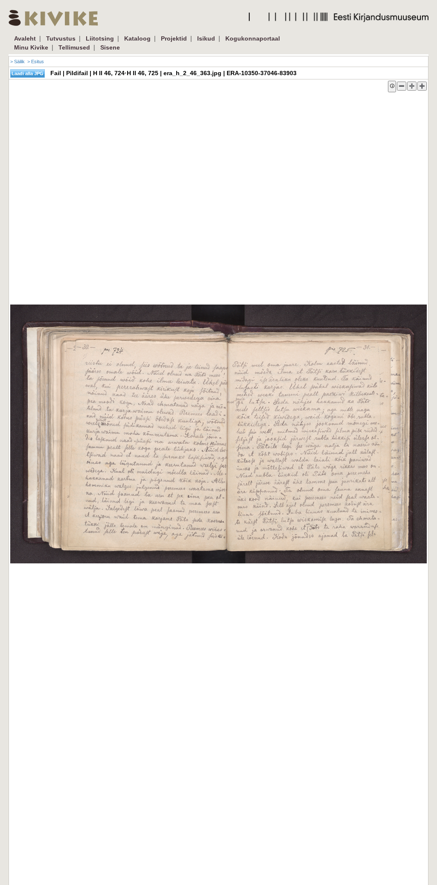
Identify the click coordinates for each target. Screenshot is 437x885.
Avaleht (25, 38)
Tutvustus (61, 38)
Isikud (206, 38)
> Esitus (35, 61)
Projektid (174, 38)
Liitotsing (100, 38)
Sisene (110, 47)
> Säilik (17, 61)
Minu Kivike (31, 47)
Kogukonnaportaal (252, 38)
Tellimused (74, 47)
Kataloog (137, 38)
